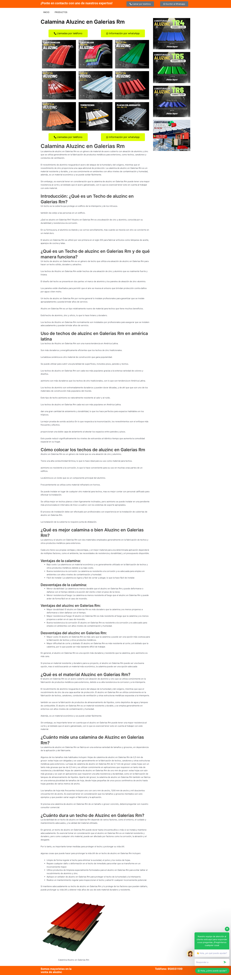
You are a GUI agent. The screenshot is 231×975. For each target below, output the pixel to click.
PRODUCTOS (61, 12)
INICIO (46, 12)
